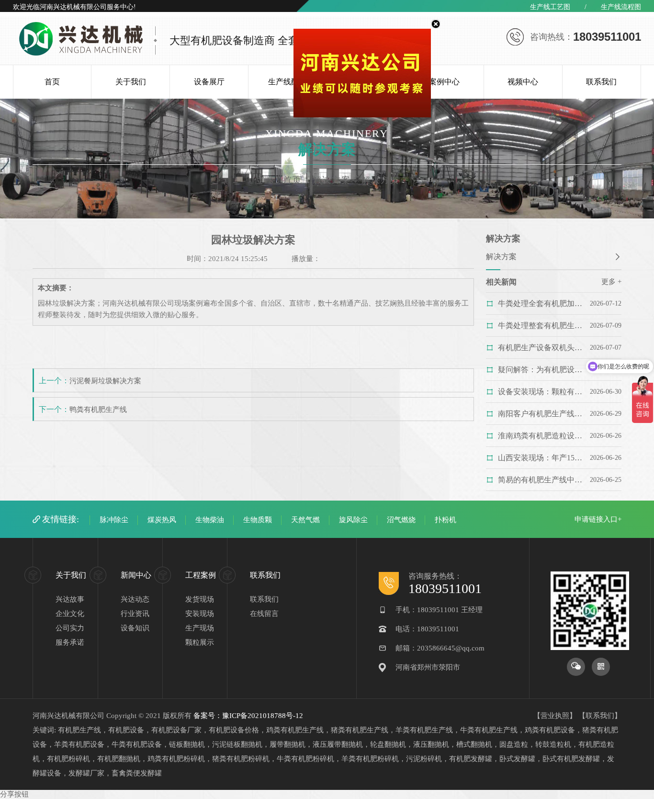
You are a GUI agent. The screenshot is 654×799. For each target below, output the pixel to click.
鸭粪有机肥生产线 (98, 409)
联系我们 (601, 82)
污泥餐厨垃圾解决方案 (105, 381)
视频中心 (522, 82)
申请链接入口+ (598, 519)
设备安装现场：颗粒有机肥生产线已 (542, 392)
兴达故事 (70, 599)
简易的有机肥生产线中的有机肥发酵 (542, 480)
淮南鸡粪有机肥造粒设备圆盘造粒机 (542, 436)
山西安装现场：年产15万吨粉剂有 (542, 458)
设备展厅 (209, 82)
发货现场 (199, 599)
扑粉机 (445, 520)
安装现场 (199, 613)
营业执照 (555, 715)
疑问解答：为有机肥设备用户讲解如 (542, 369)
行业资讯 (135, 613)
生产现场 (199, 628)
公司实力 (70, 628)
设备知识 (135, 628)
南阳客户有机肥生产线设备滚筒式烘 (542, 414)
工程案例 (200, 575)
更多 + (611, 281)
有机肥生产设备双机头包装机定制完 (542, 347)
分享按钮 (14, 794)
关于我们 (130, 82)
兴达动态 (135, 599)
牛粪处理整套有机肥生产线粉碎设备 (542, 325)
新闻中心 (136, 575)
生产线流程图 (621, 7)
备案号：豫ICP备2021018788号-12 (248, 715)
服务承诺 (70, 642)
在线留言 (264, 613)
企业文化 (70, 613)
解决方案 (501, 256)
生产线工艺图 (550, 7)
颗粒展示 (199, 642)
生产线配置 (287, 82)
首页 (52, 82)
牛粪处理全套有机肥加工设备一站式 (542, 303)
